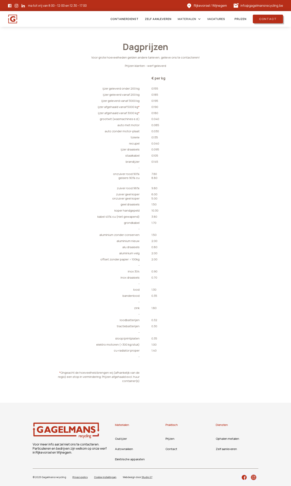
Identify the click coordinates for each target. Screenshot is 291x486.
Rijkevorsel (202, 5)
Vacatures (216, 19)
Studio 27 (147, 477)
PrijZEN (240, 19)
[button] (189, 19)
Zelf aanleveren (158, 19)
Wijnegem (219, 5)
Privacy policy (80, 477)
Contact (268, 19)
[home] (12, 19)
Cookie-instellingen (105, 477)
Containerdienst (124, 19)
